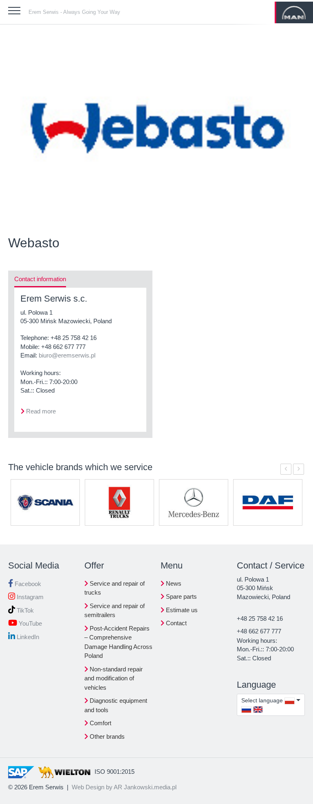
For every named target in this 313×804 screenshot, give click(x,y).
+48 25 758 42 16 (74, 337)
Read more (41, 411)
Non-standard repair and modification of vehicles (113, 678)
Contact (175, 623)
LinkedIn (27, 636)
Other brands (106, 736)
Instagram (29, 596)
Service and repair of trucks (114, 588)
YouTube (29, 623)
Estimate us (181, 609)
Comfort (99, 723)
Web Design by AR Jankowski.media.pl (124, 787)
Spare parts (180, 596)
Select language (262, 700)
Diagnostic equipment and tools (115, 705)
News (172, 583)
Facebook (27, 583)
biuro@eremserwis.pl (67, 355)
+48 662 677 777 (63, 346)
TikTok (24, 610)
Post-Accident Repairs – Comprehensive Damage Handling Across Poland (118, 642)
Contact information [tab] (40, 278)
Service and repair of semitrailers (114, 610)
